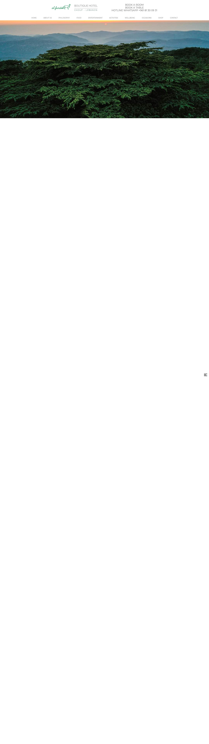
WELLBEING (130, 18)
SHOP (160, 18)
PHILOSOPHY (64, 18)
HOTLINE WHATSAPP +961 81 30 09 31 (134, 10)
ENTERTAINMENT (95, 18)
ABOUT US (47, 18)
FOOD (79, 18)
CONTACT (174, 18)
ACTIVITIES (113, 18)
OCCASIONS (147, 18)
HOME (34, 18)
